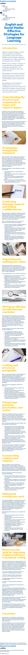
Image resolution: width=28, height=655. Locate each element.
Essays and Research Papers (20, 644)
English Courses (6, 10)
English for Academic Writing (7, 644)
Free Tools (5, 11)
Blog (4, 5)
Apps (6, 7)
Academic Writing (8, 643)
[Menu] (1, 12)
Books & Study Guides (10, 9)
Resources (5, 6)
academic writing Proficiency (19, 643)
